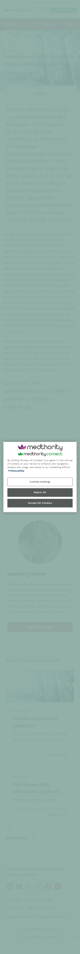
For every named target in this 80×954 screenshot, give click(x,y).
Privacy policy (16, 470)
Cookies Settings (40, 481)
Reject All (40, 492)
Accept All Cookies (40, 503)
